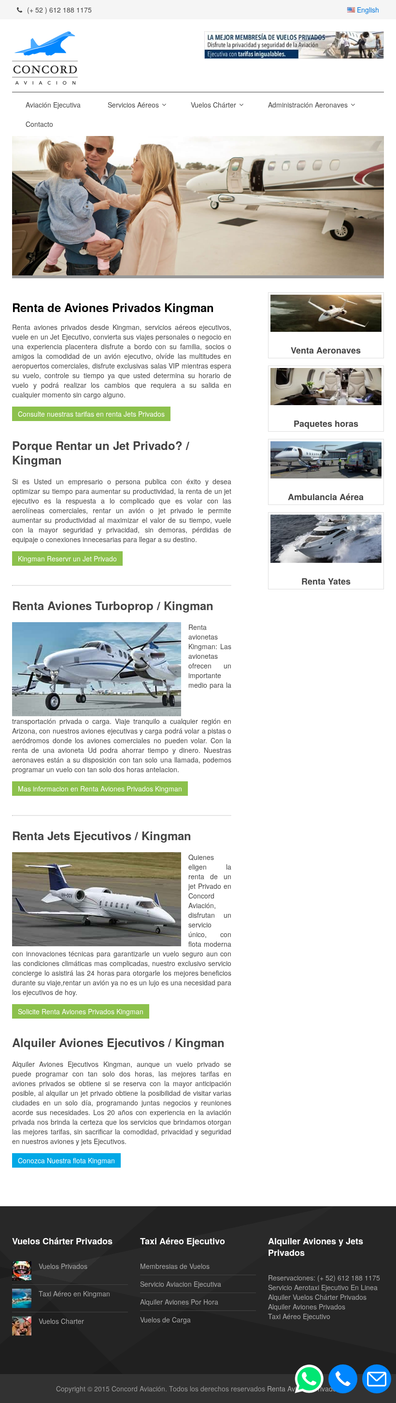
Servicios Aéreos (133, 104)
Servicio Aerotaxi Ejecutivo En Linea (323, 1287)
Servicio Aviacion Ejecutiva (180, 1284)
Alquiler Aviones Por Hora (179, 1302)
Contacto (39, 124)
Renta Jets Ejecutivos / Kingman (101, 835)
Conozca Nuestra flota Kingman (66, 1160)
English (368, 9)
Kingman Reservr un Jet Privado (67, 558)
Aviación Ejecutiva (53, 104)
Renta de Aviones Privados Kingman (113, 307)
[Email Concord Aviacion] (376, 1378)
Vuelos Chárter (213, 104)
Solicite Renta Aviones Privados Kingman (80, 1011)
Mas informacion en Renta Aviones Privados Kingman (100, 788)
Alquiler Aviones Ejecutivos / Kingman (118, 1042)
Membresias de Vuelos (175, 1266)
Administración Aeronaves (308, 104)
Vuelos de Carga (165, 1319)
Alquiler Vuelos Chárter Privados (317, 1297)
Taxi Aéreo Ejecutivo (299, 1316)
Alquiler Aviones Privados (306, 1306)
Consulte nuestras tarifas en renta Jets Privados (91, 414)
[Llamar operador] (342, 1378)
